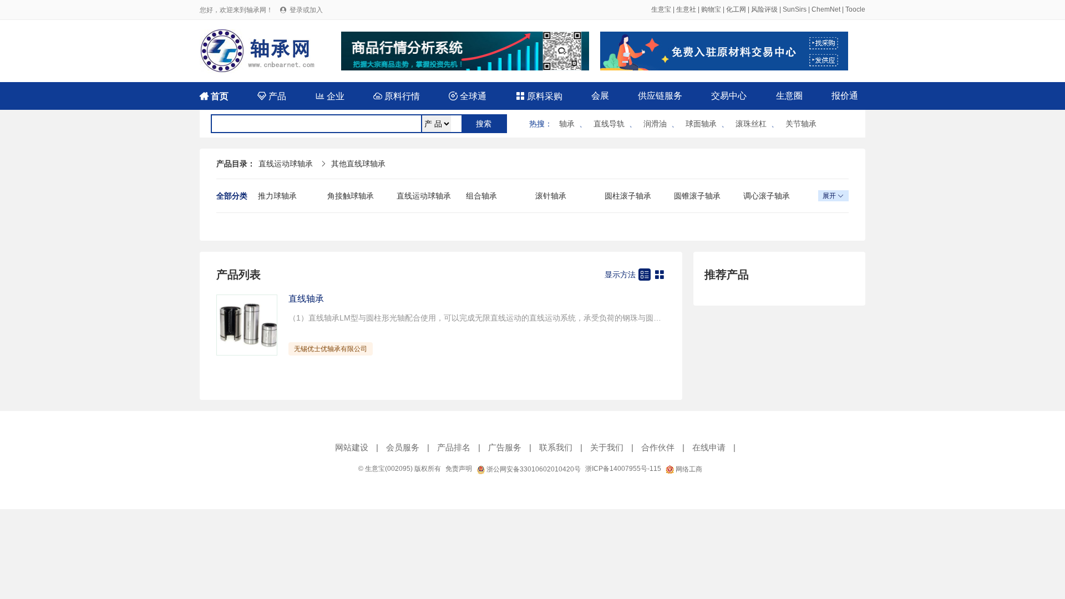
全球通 (467, 96)
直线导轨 (609, 123)
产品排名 (453, 447)
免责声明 (458, 469)
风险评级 (764, 9)
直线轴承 (306, 298)
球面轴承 (701, 123)
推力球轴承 (277, 195)
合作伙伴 (657, 447)
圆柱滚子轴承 (628, 195)
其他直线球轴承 (358, 163)
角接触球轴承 (350, 195)
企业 (330, 96)
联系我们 (555, 447)
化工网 (736, 9)
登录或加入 (306, 10)
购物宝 (711, 9)
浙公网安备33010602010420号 (533, 469)
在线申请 (709, 447)
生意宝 (661, 9)
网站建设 (351, 447)
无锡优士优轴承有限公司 (330, 349)
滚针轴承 (550, 195)
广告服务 (504, 447)
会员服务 (402, 447)
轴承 (567, 123)
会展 (600, 95)
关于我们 (606, 447)
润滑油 (655, 123)
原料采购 (539, 96)
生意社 (686, 9)
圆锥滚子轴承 (697, 195)
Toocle (855, 9)
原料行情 (396, 96)
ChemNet (826, 9)
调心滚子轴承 (766, 195)
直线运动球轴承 (285, 163)
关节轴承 (800, 123)
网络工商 (688, 469)
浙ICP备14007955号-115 (623, 469)
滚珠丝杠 (751, 123)
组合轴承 (481, 195)
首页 (214, 96)
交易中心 (729, 95)
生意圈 (789, 95)
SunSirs (795, 9)
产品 (271, 96)
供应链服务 (660, 95)
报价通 (844, 95)
